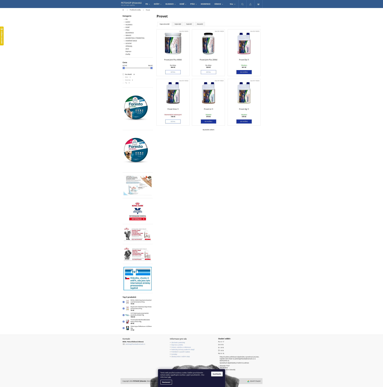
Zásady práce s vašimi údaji (180, 356)
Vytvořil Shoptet (255, 381)
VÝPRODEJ (129, 46)
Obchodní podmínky (178, 342)
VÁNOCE (128, 35)
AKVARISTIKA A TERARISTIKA (135, 38)
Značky (128, 54)
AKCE (127, 49)
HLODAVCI (129, 25)
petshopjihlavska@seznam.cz (135, 344)
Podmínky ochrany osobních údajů (182, 349)
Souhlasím (217, 374)
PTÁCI (127, 30)
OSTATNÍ (128, 43)
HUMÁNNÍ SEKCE (131, 41)
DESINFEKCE (130, 33)
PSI (127, 19)
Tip (127, 83)
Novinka (129, 80)
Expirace (128, 51)
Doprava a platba (177, 345)
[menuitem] (147, 4)
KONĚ (127, 27)
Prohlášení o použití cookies (180, 352)
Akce (128, 77)
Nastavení (166, 382)
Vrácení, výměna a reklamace (181, 347)
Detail (173, 72)
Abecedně (200, 24)
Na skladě (129, 74)
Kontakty (174, 354)
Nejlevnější (178, 24)
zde (169, 377)
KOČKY (128, 22)
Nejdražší (189, 24)
